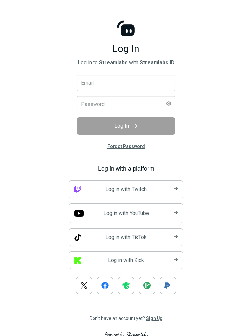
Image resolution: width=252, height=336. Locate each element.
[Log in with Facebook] (105, 285)
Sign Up (154, 318)
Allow (137, 44)
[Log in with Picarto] (147, 285)
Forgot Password (126, 146)
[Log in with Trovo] (126, 285)
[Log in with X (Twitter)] (84, 285)
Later (105, 44)
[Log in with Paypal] (168, 285)
